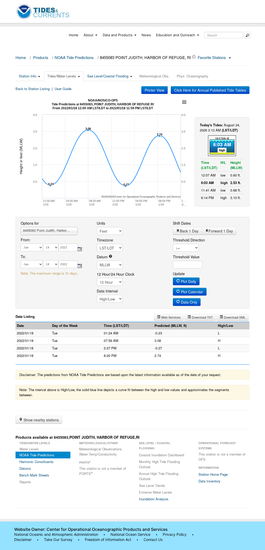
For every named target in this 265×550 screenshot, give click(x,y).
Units (101, 223)
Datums (25, 468)
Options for (30, 223)
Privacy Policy (175, 534)
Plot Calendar (191, 291)
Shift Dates (182, 223)
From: (26, 239)
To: (23, 256)
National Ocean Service (130, 534)
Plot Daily (188, 281)
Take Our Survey (58, 539)
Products (40, 57)
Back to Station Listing (33, 88)
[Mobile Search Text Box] (247, 35)
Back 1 (189, 230)
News (146, 35)
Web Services (170, 317)
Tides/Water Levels (61, 76)
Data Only (188, 302)
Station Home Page (213, 474)
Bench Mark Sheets (34, 475)
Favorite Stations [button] (212, 57)
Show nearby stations (41, 419)
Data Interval (107, 291)
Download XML (234, 317)
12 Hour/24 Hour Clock (115, 274)
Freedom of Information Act (108, 539)
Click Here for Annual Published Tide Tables (210, 90)
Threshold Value (186, 256)
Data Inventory (209, 481)
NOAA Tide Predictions (74, 57)
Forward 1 (221, 230)
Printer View (154, 90)
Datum (103, 256)
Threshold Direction (189, 240)
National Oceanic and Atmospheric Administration (56, 534)
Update (179, 273)
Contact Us (153, 539)
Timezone (105, 240)
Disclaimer (23, 539)
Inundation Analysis (153, 498)
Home (73, 35)
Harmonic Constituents (36, 461)
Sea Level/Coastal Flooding (107, 76)
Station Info (27, 76)
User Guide (63, 88)
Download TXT (202, 317)
